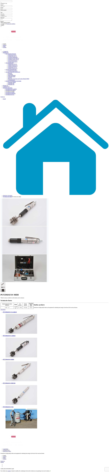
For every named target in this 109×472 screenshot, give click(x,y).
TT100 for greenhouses (12, 57)
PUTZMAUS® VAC (10, 94)
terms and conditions (11, 23)
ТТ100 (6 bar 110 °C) (12, 56)
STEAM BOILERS (10, 62)
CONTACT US (6, 86)
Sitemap (2, 462)
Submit (2, 25)
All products (3, 309)
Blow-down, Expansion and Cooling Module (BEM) (18, 78)
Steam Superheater (12, 75)
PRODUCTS (5, 52)
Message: (3, 17)
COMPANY (5, 51)
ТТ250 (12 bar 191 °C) (12, 68)
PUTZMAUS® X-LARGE (11, 89)
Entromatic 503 (11, 84)
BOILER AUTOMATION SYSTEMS (13, 81)
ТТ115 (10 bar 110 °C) (12, 60)
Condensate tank (11, 79)
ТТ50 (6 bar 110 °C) (12, 55)
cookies (9, 470)
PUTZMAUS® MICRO (10, 93)
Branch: (2, 21)
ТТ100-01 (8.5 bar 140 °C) (13, 58)
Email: (2, 7)
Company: (3, 15)
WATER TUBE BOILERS (11, 69)
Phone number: (4, 10)
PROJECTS (5, 85)
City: (1, 12)
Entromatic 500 (11, 83)
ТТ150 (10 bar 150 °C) (12, 61)
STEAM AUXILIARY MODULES (13, 72)
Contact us (3, 96)
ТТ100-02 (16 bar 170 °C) (13, 59)
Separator (10, 77)
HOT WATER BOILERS (11, 53)
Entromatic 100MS (12, 82)
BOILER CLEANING (7, 87)
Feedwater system (11, 76)
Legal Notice (5, 449)
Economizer (10, 74)
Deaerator (10, 73)
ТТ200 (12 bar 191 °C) (12, 65)
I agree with (8, 23)
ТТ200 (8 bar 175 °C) (12, 64)
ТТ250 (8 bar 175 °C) (12, 67)
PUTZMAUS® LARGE (11, 90)
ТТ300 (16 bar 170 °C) (12, 70)
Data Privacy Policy (7, 451)
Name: (2, 4)
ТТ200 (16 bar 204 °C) (12, 66)
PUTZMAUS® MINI (10, 92)
